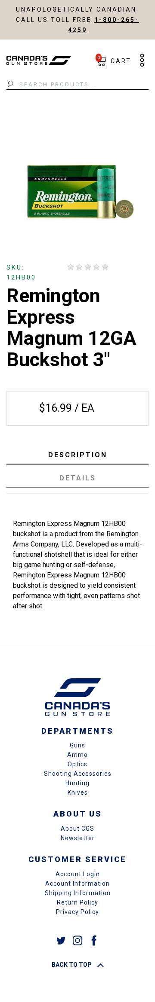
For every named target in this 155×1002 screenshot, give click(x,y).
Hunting (77, 783)
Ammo (77, 754)
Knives (78, 792)
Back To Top (72, 964)
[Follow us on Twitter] (61, 940)
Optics (77, 764)
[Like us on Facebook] (94, 940)
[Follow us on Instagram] (77, 940)
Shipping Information (78, 893)
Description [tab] (77, 455)
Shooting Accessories (78, 773)
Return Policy (77, 902)
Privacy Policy (77, 911)
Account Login (78, 874)
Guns (77, 745)
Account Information (77, 883)
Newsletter (78, 838)
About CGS (77, 828)
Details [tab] (77, 478)
